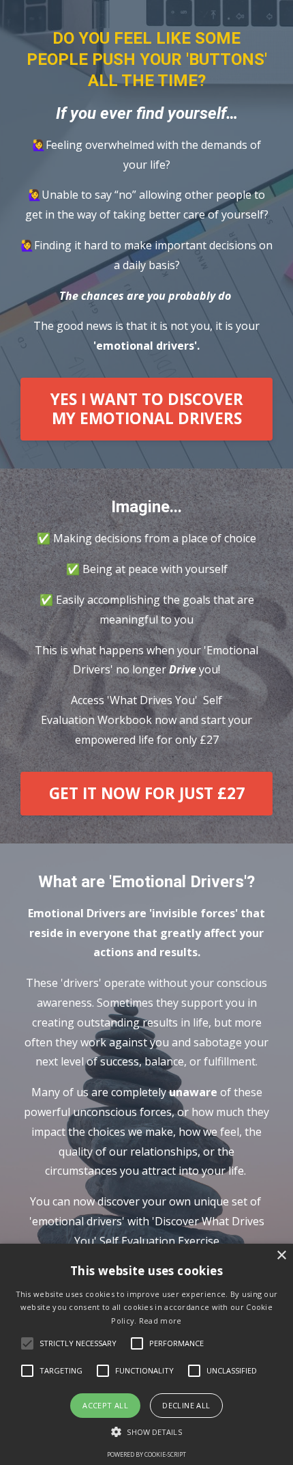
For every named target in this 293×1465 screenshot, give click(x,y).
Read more (160, 1320)
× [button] (281, 1256)
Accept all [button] (105, 1405)
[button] (146, 1432)
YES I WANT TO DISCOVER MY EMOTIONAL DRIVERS (146, 409)
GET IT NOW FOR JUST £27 (147, 793)
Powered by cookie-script (146, 1454)
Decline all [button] (186, 1405)
